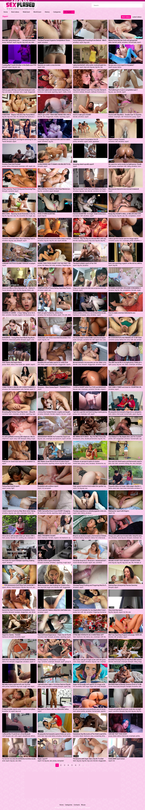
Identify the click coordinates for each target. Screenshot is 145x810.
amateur (45, 42)
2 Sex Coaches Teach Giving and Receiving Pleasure (19, 189)
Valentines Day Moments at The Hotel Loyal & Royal (90, 734)
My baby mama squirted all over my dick (16, 684)
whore (57, 463)
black (29, 290)
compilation (132, 216)
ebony (9, 587)
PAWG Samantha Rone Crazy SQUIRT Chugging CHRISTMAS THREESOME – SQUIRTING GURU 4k (55, 511)
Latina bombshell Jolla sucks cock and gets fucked (90, 65)
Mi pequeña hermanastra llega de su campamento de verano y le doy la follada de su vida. (125, 412)
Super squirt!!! (43, 759)
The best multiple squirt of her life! (85, 263)
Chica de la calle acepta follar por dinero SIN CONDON (19, 536)
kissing (70, 463)
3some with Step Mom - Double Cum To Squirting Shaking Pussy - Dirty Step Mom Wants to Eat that (125, 115)
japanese (96, 141)
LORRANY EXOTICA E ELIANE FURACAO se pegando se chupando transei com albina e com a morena (19, 263)
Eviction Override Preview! (11, 164)
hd (26, 117)
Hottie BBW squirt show (116, 759)
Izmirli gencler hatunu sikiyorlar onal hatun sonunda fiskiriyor (55, 610)
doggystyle (31, 92)
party (64, 513)
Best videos (15, 12)
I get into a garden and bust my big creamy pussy (90, 412)
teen (21, 92)
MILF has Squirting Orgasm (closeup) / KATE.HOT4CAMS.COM (125, 635)
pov (142, 42)
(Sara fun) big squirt (115, 610)
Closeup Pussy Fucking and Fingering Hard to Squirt (90, 585)
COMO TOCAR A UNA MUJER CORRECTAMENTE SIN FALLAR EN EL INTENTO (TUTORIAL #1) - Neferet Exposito (19, 387)
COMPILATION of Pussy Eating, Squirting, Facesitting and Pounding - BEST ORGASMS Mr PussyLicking (55, 288)
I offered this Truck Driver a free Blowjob (16, 734)
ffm (142, 117)
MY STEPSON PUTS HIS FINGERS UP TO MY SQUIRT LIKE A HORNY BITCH (125, 338)
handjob (17, 612)
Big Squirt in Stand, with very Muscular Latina (53, 709)
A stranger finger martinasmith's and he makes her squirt (55, 139)
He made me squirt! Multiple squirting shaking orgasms (19, 560)
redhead (93, 92)
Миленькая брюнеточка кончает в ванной (123, 189)
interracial (47, 92)
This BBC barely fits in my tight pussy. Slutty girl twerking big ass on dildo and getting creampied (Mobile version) (125, 362)
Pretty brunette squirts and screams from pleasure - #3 (19, 709)
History (47, 12)
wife (15, 736)
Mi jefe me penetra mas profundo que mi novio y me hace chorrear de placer (90, 709)
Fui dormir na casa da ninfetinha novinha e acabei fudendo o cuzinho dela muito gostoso (19, 759)
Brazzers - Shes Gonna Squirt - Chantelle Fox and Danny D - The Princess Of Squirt (55, 387)
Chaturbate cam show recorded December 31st (54, 338)
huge (68, 513)
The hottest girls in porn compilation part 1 (123, 90)
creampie (16, 92)
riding (129, 166)
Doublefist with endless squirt (48, 486)
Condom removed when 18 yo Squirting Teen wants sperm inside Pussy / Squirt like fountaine (19, 238)
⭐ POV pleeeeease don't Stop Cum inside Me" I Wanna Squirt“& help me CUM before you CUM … (19, 585)
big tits (97, 67)
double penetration (91, 439)
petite (119, 42)
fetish (29, 513)
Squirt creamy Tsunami (116, 139)
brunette (22, 216)
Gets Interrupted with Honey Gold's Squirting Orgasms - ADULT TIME (55, 90)
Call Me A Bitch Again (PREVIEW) (49, 560)
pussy (4, 42)
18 (63, 315)
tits (18, 117)
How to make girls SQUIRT (82, 115)
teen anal (123, 488)
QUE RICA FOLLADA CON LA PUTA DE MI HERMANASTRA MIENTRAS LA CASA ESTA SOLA (19, 659)
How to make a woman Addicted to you (121, 313)
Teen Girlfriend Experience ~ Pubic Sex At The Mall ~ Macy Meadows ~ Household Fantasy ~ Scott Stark (55, 635)
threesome (101, 92)
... (83, 765)
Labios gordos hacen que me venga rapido (123, 238)
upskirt (28, 364)
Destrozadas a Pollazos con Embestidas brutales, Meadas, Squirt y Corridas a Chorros (90, 313)
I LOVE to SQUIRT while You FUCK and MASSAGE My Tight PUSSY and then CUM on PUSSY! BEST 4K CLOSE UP (90, 387)
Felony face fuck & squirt (10, 486)
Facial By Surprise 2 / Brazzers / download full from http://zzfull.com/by (90, 560)
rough (25, 92)
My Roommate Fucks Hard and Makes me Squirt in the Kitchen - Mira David (90, 189)
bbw (19, 761)
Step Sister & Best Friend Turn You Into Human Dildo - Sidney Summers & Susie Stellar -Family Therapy (90, 90)
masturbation (15, 389)
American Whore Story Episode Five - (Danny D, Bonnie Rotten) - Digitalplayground (19, 288)
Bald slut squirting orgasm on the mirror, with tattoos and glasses (125, 263)
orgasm (139, 290)
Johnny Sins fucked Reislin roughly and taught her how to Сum (55, 412)
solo (22, 389)
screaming (97, 736)
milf (122, 117)
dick (32, 42)
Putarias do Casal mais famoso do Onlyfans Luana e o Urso (19, 461)
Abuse (83, 805)
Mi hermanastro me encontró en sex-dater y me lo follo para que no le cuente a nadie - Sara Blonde (90, 362)
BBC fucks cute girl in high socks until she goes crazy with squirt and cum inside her (90, 659)
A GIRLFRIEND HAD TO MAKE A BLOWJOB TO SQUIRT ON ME (55, 164)
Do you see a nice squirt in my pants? (121, 65)
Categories (57, 12)
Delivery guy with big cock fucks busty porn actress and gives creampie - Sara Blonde (19, 90)
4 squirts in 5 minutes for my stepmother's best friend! (90, 610)
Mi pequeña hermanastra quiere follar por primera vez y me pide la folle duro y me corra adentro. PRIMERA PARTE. (55, 734)
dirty (82, 439)
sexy (53, 265)
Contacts (77, 805)
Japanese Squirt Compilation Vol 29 (85, 139)
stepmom (5, 439)
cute (65, 315)
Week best (26, 12)
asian (90, 141)
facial (4, 141)
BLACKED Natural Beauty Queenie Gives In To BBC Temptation (125, 684)
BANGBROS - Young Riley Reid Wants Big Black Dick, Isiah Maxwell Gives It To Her (19, 338)
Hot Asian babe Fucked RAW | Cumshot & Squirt (89, 338)
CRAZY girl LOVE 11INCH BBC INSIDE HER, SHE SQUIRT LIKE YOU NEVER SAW (55, 115)
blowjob (9, 42)
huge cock (50, 587)
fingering (65, 265)
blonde (114, 42)
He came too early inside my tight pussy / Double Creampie (125, 164)
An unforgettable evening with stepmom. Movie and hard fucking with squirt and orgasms (19, 437)
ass (29, 42)
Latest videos (136, 17)
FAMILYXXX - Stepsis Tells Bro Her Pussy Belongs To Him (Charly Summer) (19, 115)
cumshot (76, 92)
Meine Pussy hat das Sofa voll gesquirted (122, 40)
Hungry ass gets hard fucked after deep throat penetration (125, 536)
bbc (36, 42)
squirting (55, 92)
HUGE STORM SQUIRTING (46, 214)
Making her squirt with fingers (118, 511)
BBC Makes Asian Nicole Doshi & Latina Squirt (53, 461)
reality (65, 92)
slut (44, 117)
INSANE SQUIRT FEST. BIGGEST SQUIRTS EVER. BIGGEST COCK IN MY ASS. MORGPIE (125, 560)
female (133, 290)
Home (6, 12)
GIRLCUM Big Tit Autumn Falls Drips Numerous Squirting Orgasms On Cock (55, 189)
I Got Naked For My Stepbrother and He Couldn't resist (125, 437)
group (67, 662)
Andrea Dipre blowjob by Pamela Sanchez (122, 585)
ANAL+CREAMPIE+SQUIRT (47, 536)
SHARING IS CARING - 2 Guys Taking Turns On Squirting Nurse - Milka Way (19, 313)
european (76, 216)
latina (119, 67)
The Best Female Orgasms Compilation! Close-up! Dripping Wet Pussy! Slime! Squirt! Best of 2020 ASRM (55, 40)
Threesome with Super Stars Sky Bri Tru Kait (88, 759)
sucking (21, 538)
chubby (56, 117)
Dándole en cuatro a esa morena (49, 65)
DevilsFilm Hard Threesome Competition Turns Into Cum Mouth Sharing (19, 610)
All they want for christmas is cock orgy (51, 659)
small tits (70, 92)
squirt (14, 42)
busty (10, 92)
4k (38, 513)
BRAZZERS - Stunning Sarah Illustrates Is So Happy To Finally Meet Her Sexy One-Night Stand (19, 214)
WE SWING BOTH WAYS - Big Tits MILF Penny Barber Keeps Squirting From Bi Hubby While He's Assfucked (90, 437)
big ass (19, 42)
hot (121, 240)
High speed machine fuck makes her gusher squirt (90, 486)
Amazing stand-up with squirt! (83, 164)
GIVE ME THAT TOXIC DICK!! (117, 734)
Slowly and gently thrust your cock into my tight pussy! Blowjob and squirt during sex (125, 709)
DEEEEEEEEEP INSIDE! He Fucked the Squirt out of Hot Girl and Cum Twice (55, 437)
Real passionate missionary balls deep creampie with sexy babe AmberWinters (55, 238)
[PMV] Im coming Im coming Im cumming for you (19, 139)
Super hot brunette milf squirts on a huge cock (89, 684)
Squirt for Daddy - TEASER (11, 635)
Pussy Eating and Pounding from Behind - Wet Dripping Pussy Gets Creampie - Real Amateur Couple (90, 40)
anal (109, 216)
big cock (25, 42)
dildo (110, 42)
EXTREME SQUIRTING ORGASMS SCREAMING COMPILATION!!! (125, 288)
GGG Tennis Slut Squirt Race (12, 362)
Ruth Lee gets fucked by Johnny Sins (50, 313)
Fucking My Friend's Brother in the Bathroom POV (19, 65)
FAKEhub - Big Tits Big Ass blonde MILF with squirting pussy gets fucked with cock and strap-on (90, 238)
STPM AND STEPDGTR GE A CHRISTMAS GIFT (88, 635)
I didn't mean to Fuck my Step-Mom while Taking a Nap (19, 511)
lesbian (82, 92)
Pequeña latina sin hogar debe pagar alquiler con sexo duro (125, 486)
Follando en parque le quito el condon (86, 461)
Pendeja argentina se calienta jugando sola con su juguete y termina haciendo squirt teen (90, 511)
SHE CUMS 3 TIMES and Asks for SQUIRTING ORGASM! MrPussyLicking (125, 387)
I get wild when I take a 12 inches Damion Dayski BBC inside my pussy (55, 684)
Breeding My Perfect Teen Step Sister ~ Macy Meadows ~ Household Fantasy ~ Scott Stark (19, 412)
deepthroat (26, 736)
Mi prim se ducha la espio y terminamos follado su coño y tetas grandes (90, 536)
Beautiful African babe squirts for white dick (53, 362)
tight (110, 166)
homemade (132, 42)
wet (30, 612)
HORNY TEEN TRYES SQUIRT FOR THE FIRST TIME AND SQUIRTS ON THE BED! (55, 263)
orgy (39, 662)
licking (127, 463)
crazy (78, 662)
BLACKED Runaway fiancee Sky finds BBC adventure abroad (125, 659)
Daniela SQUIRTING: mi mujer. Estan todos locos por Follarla (90, 214)
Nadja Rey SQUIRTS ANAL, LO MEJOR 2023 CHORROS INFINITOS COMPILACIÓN (125, 214)
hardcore (41, 92)
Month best (37, 12)
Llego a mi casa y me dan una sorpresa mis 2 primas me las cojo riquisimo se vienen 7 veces (90, 288)
